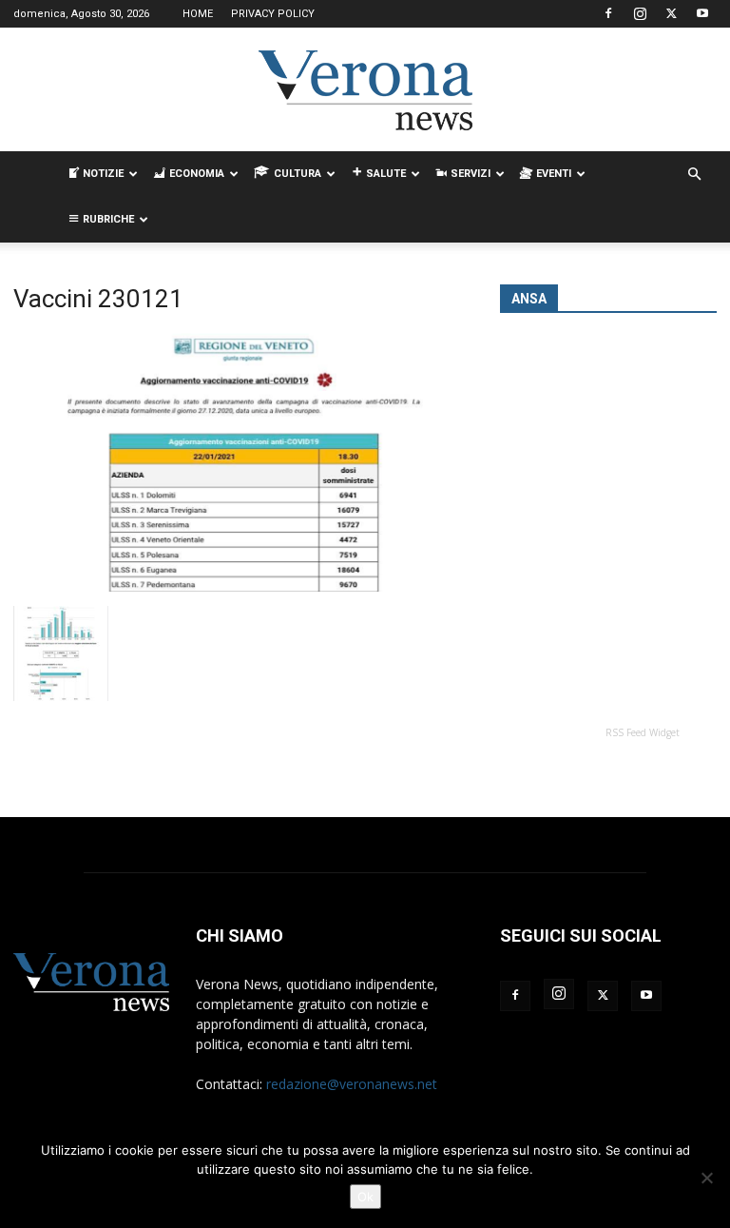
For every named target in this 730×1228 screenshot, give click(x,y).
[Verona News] (365, 90)
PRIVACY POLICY (273, 14)
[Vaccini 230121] (243, 586)
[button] (694, 175)
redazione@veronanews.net (351, 1084)
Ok (365, 1196)
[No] (706, 1177)
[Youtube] (702, 13)
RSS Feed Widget (642, 732)
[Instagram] (639, 13)
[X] (671, 13)
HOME (197, 14)
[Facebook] (608, 13)
